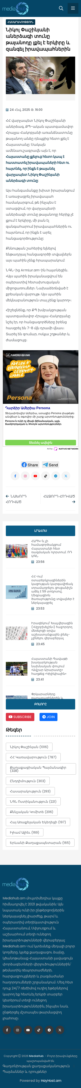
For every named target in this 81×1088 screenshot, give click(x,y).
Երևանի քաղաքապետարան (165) (40, 842)
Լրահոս (40, 531)
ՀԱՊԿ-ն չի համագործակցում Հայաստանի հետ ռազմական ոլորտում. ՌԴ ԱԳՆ (51, 548)
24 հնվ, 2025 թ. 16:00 (26, 110)
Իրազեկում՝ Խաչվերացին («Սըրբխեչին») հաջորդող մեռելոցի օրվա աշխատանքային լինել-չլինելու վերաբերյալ (52, 630)
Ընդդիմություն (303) (28, 781)
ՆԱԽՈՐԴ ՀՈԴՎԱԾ (16, 499)
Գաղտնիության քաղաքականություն (36, 1066)
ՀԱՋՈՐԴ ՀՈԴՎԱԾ (59, 496)
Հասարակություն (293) (30, 791)
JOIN (50, 716)
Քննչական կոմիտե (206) (31, 812)
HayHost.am (51, 1080)
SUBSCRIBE (22, 716)
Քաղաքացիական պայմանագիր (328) (38, 769)
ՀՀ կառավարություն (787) (33, 757)
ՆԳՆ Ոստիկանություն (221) (33, 801)
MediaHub (36, 1056)
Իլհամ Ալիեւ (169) (24, 832)
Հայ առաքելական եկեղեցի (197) (38, 822)
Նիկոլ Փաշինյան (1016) (29, 747)
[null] (30, 464)
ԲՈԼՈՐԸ (40, 704)
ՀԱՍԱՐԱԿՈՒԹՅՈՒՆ (20, 22)
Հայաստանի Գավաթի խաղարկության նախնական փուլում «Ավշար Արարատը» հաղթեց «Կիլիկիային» (49, 666)
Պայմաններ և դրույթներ (25, 1071)
